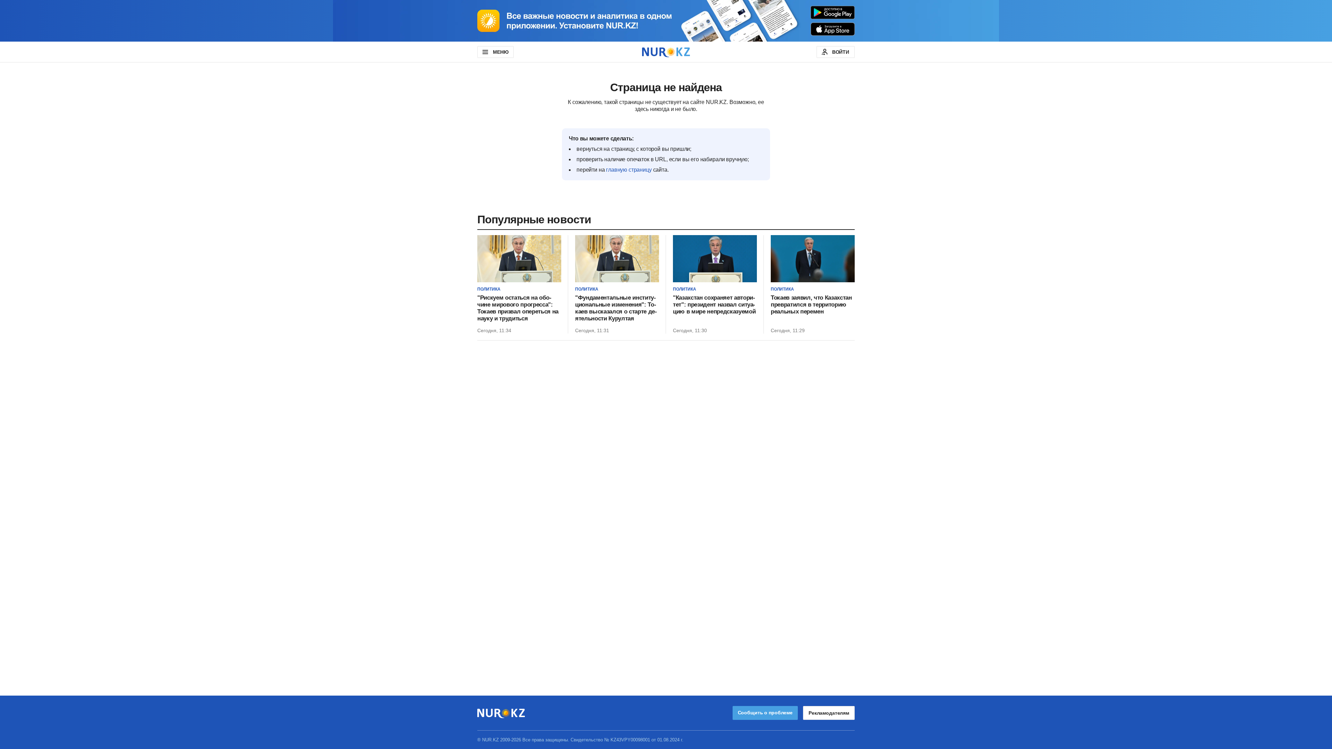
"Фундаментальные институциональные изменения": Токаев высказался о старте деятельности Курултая (616, 308)
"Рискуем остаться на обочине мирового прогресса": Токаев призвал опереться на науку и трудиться (517, 308)
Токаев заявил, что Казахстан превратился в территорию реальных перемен (811, 304)
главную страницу (628, 170)
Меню (500, 52)
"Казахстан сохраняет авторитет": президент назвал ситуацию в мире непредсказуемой (714, 304)
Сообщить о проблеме (765, 712)
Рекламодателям (829, 713)
